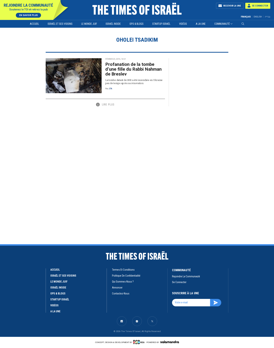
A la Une (201, 23)
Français (246, 16)
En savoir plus (28, 15)
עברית (267, 16)
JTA (110, 89)
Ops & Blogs (137, 23)
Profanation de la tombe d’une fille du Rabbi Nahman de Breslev (133, 69)
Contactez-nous (120, 293)
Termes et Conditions (123, 269)
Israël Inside (113, 23)
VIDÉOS (54, 305)
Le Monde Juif (89, 23)
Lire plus (108, 104)
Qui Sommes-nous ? (123, 281)
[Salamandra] (169, 342)
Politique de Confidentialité (126, 275)
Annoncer (117, 287)
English (258, 16)
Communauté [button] (222, 23)
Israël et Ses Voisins (60, 23)
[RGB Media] (139, 342)
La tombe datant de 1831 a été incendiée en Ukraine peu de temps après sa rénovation (134, 81)
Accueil (34, 23)
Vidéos (183, 23)
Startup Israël (161, 23)
